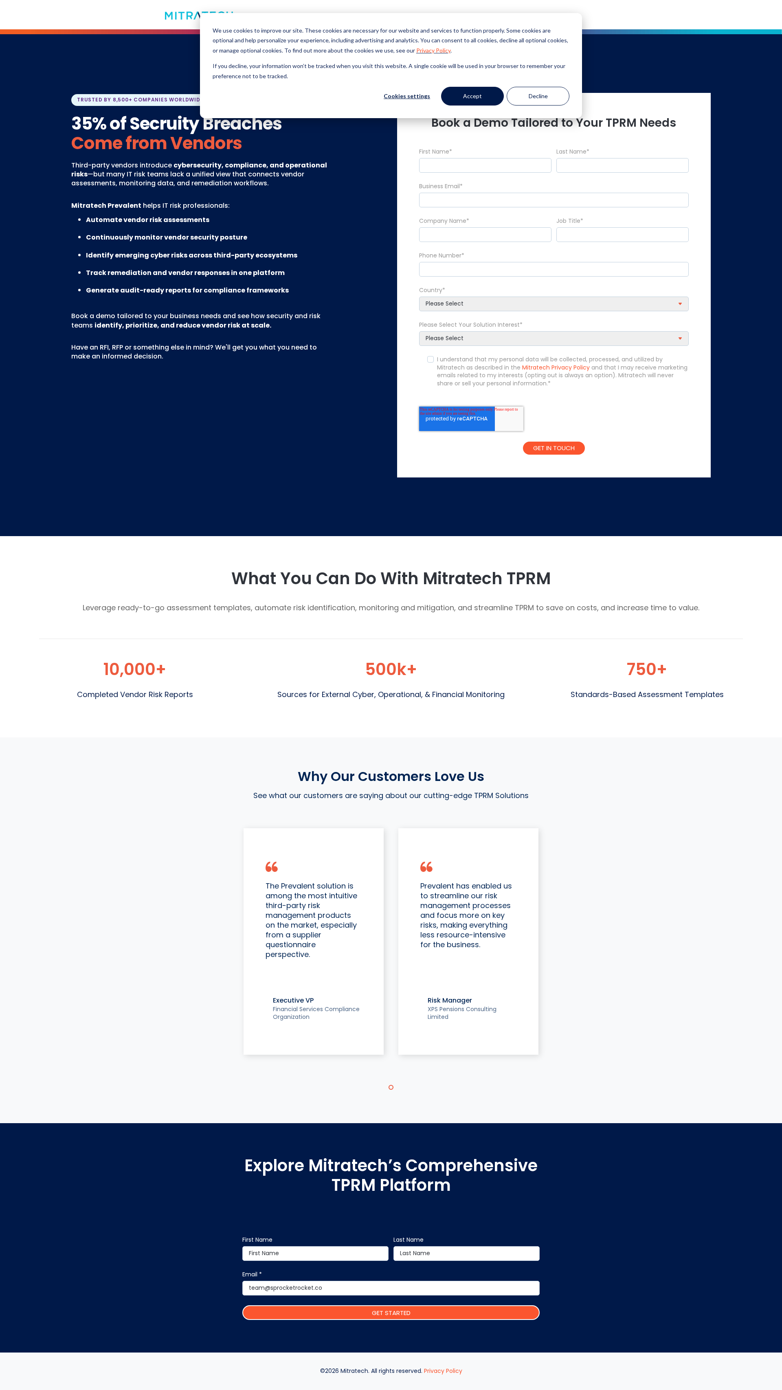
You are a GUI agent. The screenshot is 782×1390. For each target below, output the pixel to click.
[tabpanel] (314, 941)
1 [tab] (391, 1087)
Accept (472, 95)
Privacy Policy (433, 50)
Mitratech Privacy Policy (556, 367)
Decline (538, 95)
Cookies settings (407, 95)
